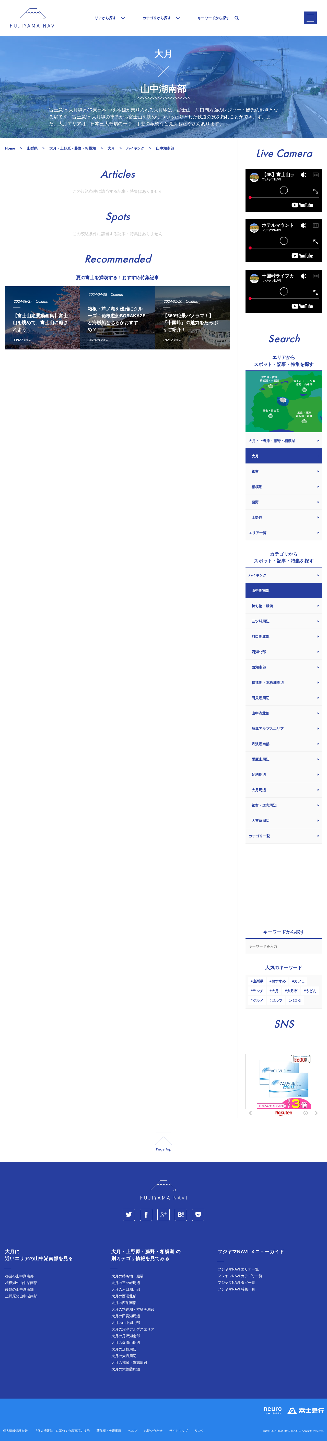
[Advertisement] (117, 400)
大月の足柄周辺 (123, 1349)
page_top (163, 1142)
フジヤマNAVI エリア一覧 (238, 1269)
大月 (275, 991)
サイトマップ (178, 1431)
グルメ (258, 1001)
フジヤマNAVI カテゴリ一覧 (240, 1276)
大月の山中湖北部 (125, 1322)
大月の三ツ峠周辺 (125, 1283)
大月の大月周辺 (123, 1356)
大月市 (292, 991)
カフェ (299, 981)
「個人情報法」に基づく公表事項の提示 (62, 1431)
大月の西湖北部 (123, 1296)
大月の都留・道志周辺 (129, 1362)
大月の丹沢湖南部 (125, 1336)
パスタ (295, 1001)
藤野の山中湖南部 (19, 1289)
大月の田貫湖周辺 (125, 1316)
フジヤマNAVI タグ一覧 (236, 1282)
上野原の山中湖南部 (21, 1296)
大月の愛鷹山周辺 (125, 1342)
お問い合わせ (153, 1431)
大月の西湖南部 (123, 1302)
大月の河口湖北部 (125, 1289)
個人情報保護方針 (15, 1431)
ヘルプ (132, 1431)
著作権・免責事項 (109, 1431)
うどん (311, 991)
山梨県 (258, 981)
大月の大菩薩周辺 (125, 1369)
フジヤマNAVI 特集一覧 (236, 1289)
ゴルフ (277, 1001)
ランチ (258, 991)
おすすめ (279, 981)
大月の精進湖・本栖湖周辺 (132, 1309)
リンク (199, 1431)
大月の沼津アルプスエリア (132, 1329)
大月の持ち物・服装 (127, 1276)
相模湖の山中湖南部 (21, 1283)
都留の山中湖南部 (19, 1276)
